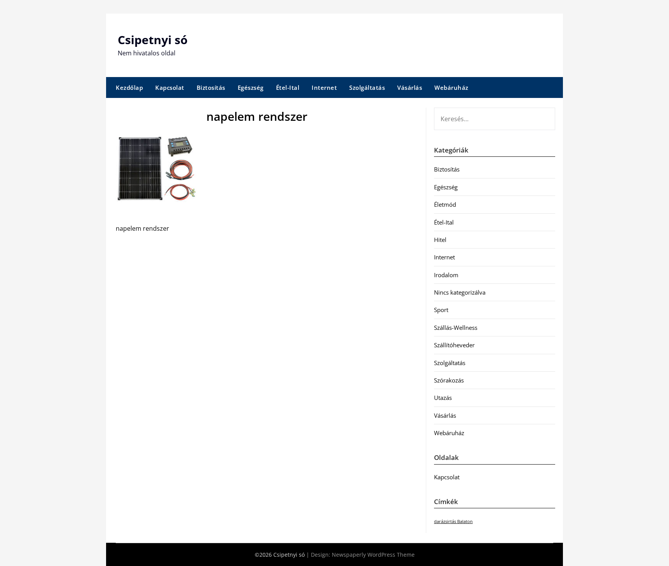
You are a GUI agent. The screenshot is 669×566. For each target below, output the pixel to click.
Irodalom (446, 275)
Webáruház (451, 87)
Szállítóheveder (454, 345)
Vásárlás (409, 87)
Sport (441, 310)
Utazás (443, 397)
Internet (324, 87)
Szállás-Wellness (455, 327)
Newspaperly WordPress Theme (373, 554)
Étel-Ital (288, 87)
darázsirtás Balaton (453, 521)
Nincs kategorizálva (459, 292)
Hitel (440, 240)
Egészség (251, 87)
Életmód (445, 204)
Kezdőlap (129, 87)
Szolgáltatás (367, 87)
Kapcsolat (169, 87)
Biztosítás (211, 87)
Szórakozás (449, 380)
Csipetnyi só (153, 40)
